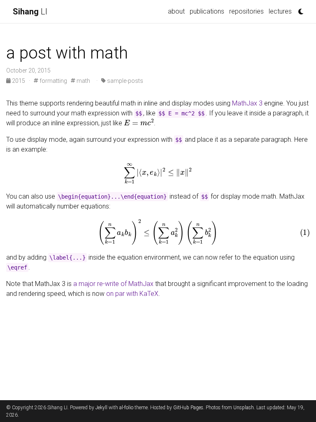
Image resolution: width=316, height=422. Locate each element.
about (176, 11)
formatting (52, 80)
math (82, 80)
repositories (246, 11)
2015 (18, 80)
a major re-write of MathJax (113, 284)
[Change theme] (298, 9)
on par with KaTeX (132, 294)
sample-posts (124, 80)
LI (30, 11)
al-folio (126, 407)
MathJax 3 (247, 103)
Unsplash (243, 407)
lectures (280, 11)
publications (207, 11)
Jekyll (101, 407)
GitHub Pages (188, 407)
